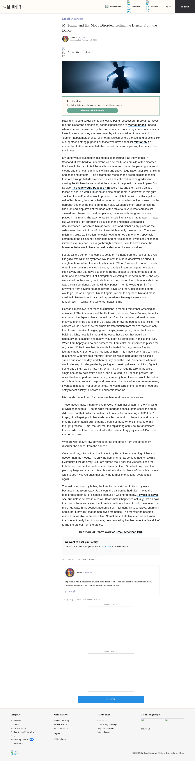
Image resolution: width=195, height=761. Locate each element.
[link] (12, 6)
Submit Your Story (61, 720)
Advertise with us (61, 728)
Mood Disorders (72, 18)
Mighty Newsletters (106, 728)
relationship (141, 142)
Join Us (185, 6)
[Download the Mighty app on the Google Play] (176, 721)
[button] (81, 37)
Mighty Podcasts (104, 732)
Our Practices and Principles (22, 732)
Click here (106, 546)
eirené (73, 37)
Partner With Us (60, 724)
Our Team (15, 724)
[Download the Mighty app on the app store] (152, 721)
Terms (182, 753)
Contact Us (102, 720)
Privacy (176, 753)
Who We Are (16, 720)
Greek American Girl (128, 532)
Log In (168, 6)
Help (13, 736)
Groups (154, 6)
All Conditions (60, 739)
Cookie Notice (17, 743)
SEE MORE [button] (110, 699)
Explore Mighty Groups (107, 724)
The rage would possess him (91, 187)
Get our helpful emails (92, 110)
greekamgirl (70, 591)
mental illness (137, 124)
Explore (136, 6)
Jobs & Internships (18, 728)
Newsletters (115, 6)
